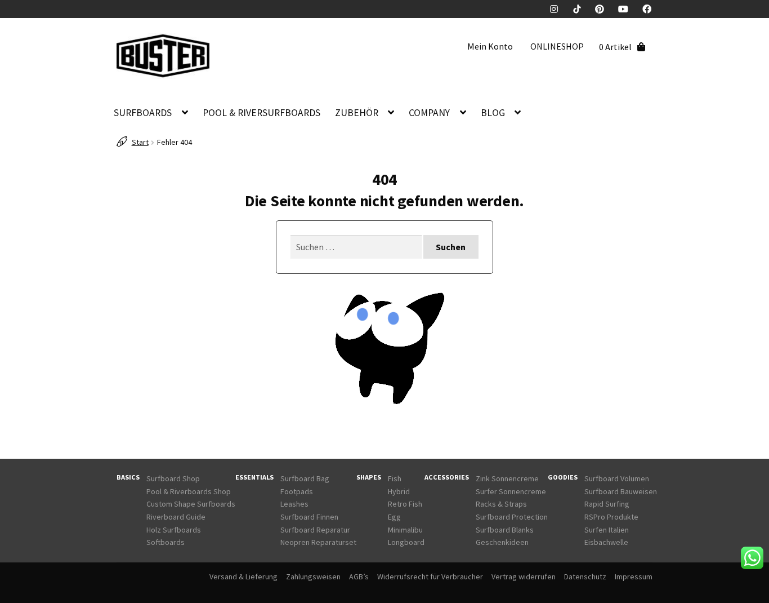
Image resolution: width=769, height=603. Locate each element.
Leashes (294, 504)
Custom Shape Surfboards (190, 504)
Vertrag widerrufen (523, 576)
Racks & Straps (501, 504)
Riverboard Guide (175, 517)
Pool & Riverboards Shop (188, 491)
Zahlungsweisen (313, 576)
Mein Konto (490, 46)
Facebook (651, 9)
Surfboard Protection (512, 517)
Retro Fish (405, 504)
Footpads (296, 491)
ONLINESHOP (557, 46)
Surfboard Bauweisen (620, 491)
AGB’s (359, 576)
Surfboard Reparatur (315, 530)
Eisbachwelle (606, 542)
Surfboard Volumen (616, 478)
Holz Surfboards (173, 530)
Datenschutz (585, 576)
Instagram (558, 9)
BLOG (493, 113)
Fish (394, 478)
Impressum (633, 576)
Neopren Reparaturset (318, 542)
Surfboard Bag (304, 478)
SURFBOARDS (143, 113)
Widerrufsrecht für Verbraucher (430, 576)
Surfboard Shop (173, 478)
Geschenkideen (502, 542)
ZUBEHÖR (356, 113)
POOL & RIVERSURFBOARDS (261, 113)
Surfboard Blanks (505, 530)
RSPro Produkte (611, 517)
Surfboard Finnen (309, 517)
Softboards (165, 542)
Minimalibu (405, 530)
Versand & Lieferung (243, 576)
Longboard (406, 542)
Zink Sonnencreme (507, 478)
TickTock (581, 9)
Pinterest (604, 9)
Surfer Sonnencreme (511, 491)
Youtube (627, 9)
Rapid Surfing (606, 504)
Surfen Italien (606, 530)
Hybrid (399, 491)
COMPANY (429, 113)
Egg (394, 517)
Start (140, 142)
